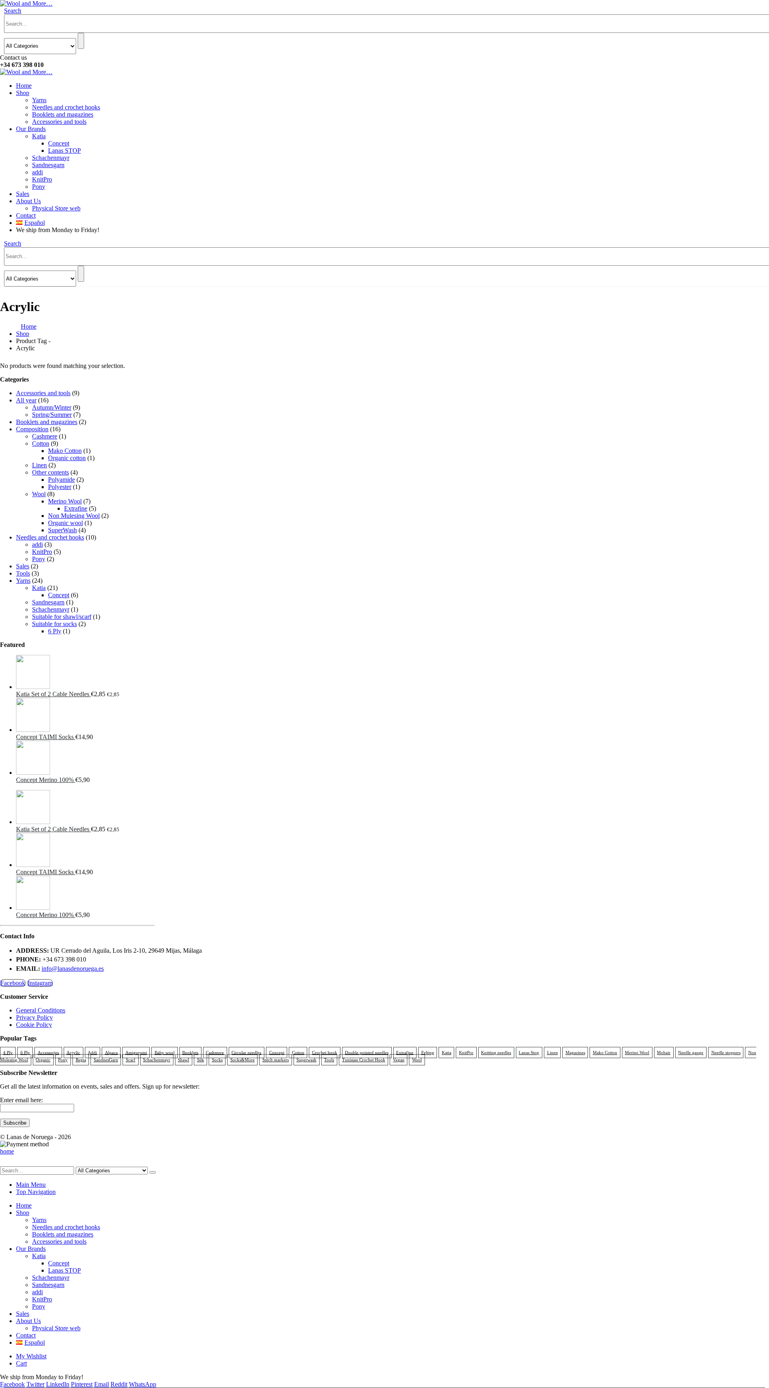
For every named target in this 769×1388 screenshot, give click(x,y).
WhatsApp (142, 1384)
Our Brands (31, 128)
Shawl (183, 1059)
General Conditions (40, 1010)
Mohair (663, 1052)
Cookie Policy (34, 1024)
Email (101, 1384)
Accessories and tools (59, 121)
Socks (217, 1059)
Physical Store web (56, 208)
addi (37, 172)
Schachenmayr (50, 157)
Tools (23, 573)
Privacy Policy (34, 1017)
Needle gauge (690, 1052)
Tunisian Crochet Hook (363, 1059)
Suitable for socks (54, 623)
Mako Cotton (65, 450)
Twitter (35, 1384)
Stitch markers (275, 1059)
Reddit (119, 1384)
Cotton (40, 443)
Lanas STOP (64, 150)
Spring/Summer (52, 414)
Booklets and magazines (62, 114)
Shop (22, 92)
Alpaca (111, 1052)
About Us (28, 201)
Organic (43, 1059)
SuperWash (62, 530)
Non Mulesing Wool (74, 515)
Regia (81, 1059)
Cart (21, 1363)
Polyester (59, 486)
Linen (39, 465)
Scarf (130, 1059)
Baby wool (165, 1052)
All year (26, 400)
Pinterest (82, 1384)
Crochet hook (324, 1052)
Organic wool (65, 522)
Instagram (40, 983)
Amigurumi (136, 1052)
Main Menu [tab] (31, 1184)
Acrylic (73, 1052)
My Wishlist (31, 1356)
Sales (22, 193)
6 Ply (54, 631)
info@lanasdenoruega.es (73, 968)
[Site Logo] (26, 3)
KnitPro (42, 179)
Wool (39, 494)
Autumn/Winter (51, 407)
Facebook (12, 983)
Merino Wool (65, 501)
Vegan (399, 1059)
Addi (92, 1052)
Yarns (39, 100)
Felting (427, 1052)
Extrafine (75, 508)
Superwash (306, 1059)
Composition (32, 429)
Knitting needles (496, 1052)
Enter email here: (21, 1100)
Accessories (48, 1052)
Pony (38, 186)
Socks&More (242, 1059)
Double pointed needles (367, 1052)
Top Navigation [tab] (36, 1191)
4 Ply (8, 1052)
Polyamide (61, 479)
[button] (12, 10)
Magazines (575, 1052)
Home (24, 85)
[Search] (81, 41)
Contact (26, 215)
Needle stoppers (726, 1052)
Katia (39, 136)
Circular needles (246, 1052)
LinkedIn (57, 1384)
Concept (58, 143)
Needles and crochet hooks (66, 107)
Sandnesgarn (48, 165)
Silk (200, 1059)
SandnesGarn (106, 1059)
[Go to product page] (85, 673)
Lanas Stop (529, 1052)
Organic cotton (67, 458)
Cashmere (44, 436)
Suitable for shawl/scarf (61, 616)
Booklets (190, 1052)
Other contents (50, 472)
